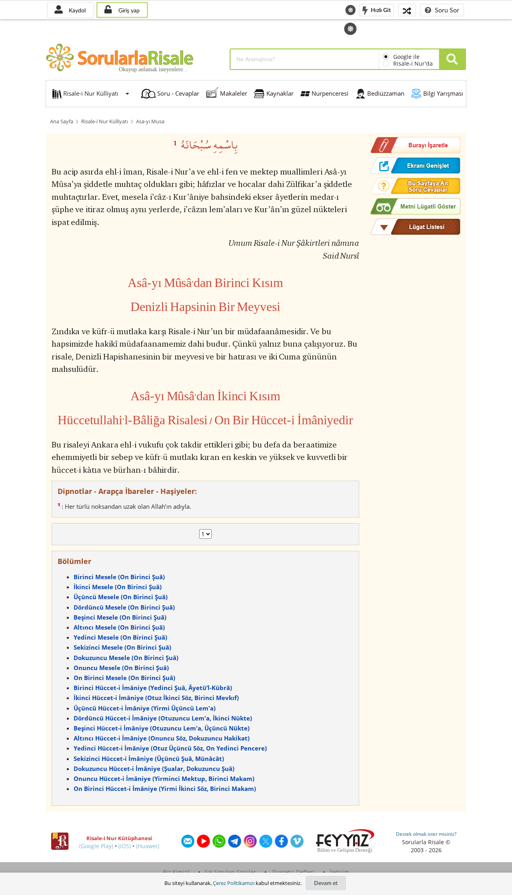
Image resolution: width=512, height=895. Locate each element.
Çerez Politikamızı (233, 883)
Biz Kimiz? (176, 872)
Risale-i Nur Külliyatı (104, 121)
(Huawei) (147, 846)
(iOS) (124, 846)
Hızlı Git (380, 9)
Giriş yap (128, 10)
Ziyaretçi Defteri (293, 872)
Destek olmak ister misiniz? (426, 834)
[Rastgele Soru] (407, 10)
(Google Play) (96, 846)
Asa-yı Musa (150, 121)
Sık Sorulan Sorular (230, 872)
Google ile (406, 56)
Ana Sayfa (61, 121)
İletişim (339, 872)
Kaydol (76, 10)
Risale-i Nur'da (413, 63)
